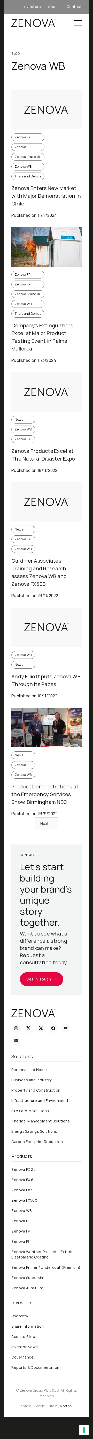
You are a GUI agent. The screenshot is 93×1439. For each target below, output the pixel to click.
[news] (46, 109)
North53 (67, 1406)
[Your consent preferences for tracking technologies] (84, 1430)
